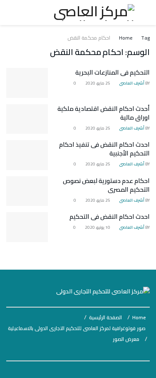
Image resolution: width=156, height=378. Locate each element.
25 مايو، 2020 (98, 83)
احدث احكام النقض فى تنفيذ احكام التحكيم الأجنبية (104, 148)
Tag (145, 38)
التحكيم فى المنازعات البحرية (112, 72)
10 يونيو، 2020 (98, 227)
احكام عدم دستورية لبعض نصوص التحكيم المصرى (106, 185)
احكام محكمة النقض (88, 38)
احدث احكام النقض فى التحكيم (109, 216)
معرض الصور (126, 339)
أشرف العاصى (131, 83)
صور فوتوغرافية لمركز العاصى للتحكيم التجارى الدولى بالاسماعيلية (77, 328)
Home (125, 38)
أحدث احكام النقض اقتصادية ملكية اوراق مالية (103, 113)
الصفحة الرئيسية (105, 317)
